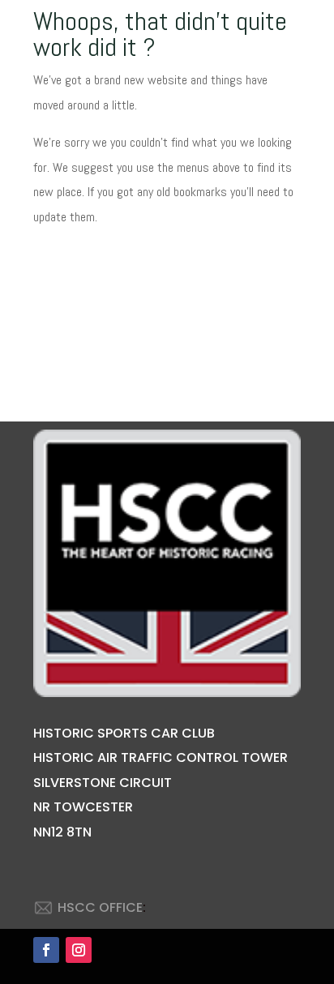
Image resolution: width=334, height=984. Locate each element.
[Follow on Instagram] (79, 950)
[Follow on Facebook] (46, 950)
